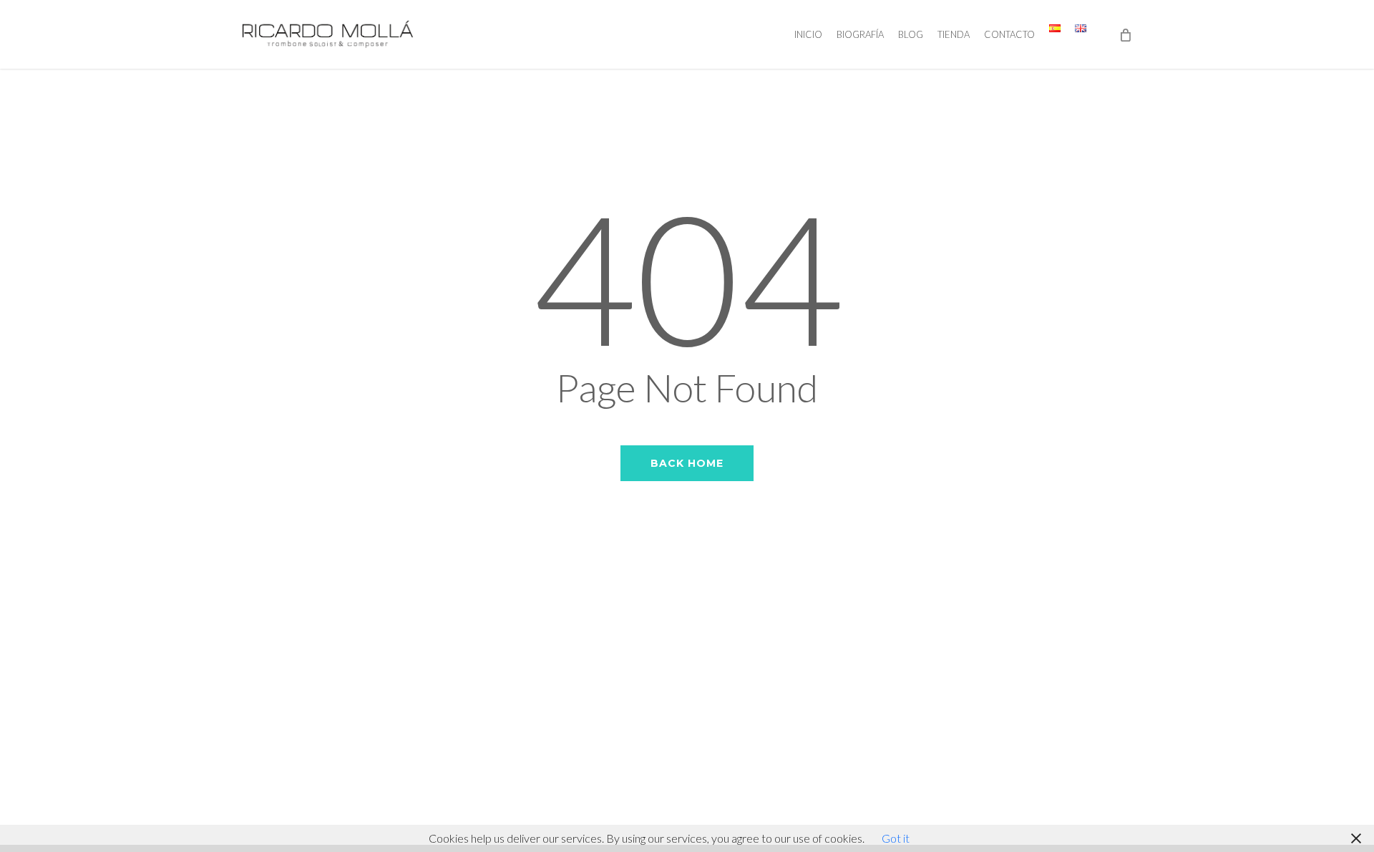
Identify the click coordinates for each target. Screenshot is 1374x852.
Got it (896, 838)
